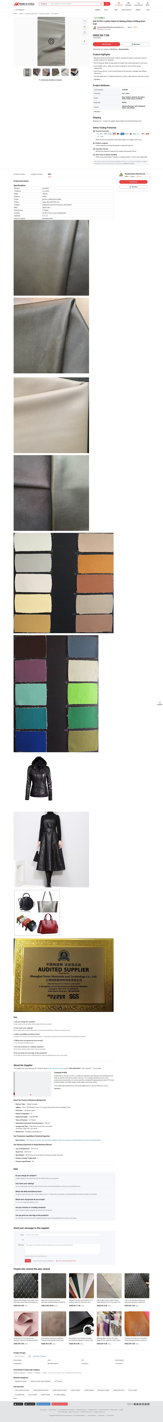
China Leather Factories (22, 1390)
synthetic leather (57, 1140)
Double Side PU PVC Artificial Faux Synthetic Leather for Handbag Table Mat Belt (26, 1340)
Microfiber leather (53, 1363)
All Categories (20, 10)
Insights (121, 1409)
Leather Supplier (89, 1390)
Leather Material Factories (40, 1390)
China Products (53, 1409)
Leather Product (75, 1390)
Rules (148, 10)
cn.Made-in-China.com (99, 1412)
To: (23, 1240)
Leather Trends (45, 1395)
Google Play (29, 1404)
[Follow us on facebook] (135, 1404)
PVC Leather (58, 1381)
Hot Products (43, 1409)
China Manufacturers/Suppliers (66, 1409)
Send (27, 1261)
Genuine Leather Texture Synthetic (41, 1381)
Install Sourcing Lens (61, 1404)
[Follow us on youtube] (143, 1404)
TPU (83, 1360)
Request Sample (124, 49)
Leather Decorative (118, 1390)
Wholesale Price (93, 1409)
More (15, 1398)
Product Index (113, 1409)
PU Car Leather (132, 1390)
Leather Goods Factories (59, 1390)
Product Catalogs (40, 1356)
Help (115, 10)
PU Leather (55, 13)
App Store (18, 1404)
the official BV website (57, 1068)
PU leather (37, 1140)
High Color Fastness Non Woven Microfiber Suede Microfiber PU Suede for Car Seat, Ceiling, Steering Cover (53, 1302)
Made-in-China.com (73, 1412)
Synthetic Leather (44, 13)
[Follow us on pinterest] (146, 1404)
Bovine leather (119, 1360)
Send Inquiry (106, 44)
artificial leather (46, 1140)
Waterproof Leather (21, 1381)
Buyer (106, 10)
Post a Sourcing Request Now (66, 1261)
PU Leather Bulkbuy (59, 1395)
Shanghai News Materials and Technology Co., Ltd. (111, 27)
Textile (21, 13)
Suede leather (18, 1363)
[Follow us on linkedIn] (148, 1404)
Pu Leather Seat (19, 1395)
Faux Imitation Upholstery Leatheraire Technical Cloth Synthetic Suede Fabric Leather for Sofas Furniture (52, 1340)
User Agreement (92, 1415)
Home (15, 13)
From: (22, 1235)
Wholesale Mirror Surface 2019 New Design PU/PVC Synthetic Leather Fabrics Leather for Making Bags (109, 1340)
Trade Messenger (43, 1404)
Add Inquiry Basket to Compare (51, 80)
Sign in (147, 5)
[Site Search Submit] (107, 4)
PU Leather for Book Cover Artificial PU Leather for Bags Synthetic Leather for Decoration (136, 1340)
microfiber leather (76, 1140)
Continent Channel (103, 1409)
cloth (49, 1360)
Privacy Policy (110, 1415)
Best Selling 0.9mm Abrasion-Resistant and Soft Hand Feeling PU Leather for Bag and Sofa (81, 1340)
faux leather (66, 1140)
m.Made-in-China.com (86, 1412)
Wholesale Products (81, 1409)
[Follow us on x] (137, 1404)
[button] (101, 4)
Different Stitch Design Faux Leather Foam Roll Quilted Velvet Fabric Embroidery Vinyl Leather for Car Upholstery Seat (26, 1302)
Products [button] (44, 4)
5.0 (127, 176)
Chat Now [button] (137, 44)
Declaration (101, 1415)
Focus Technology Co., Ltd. (68, 1415)
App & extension (126, 10)
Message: (21, 1245)
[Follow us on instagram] (140, 1404)
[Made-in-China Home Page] (24, 4)
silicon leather (18, 1360)
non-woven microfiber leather (91, 1140)
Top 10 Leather (32, 1395)
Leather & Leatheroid (31, 13)
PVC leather (30, 1140)
